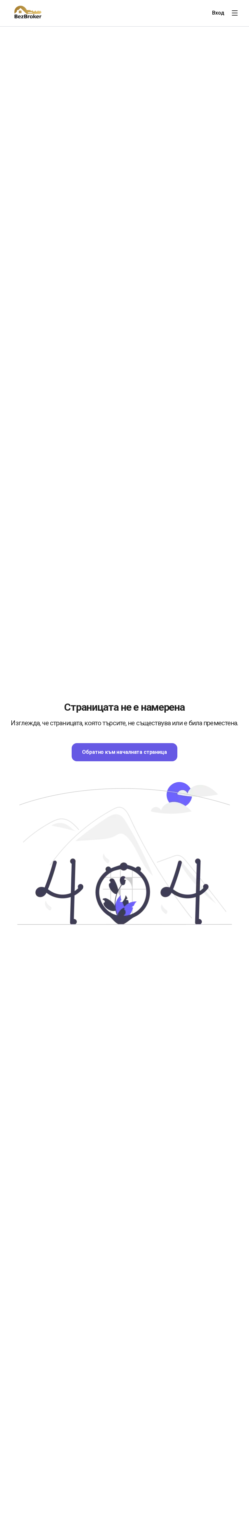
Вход (218, 13)
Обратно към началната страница (124, 752)
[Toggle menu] (234, 12)
